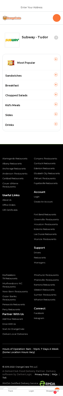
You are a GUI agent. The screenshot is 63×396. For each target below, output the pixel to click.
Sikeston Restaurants (44, 290)
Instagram (39, 318)
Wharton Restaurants (44, 299)
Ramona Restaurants (44, 285)
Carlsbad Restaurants (12, 178)
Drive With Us (9, 324)
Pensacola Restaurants (13, 304)
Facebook (39, 313)
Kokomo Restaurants (44, 229)
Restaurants (40, 257)
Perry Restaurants (11, 309)
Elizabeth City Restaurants (47, 173)
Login (36, 196)
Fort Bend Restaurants (45, 214)
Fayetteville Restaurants (46, 183)
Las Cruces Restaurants (45, 234)
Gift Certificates (9, 210)
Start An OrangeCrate (13, 329)
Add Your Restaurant (12, 319)
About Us (6, 200)
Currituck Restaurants (44, 163)
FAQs (55, 374)
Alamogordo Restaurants (14, 158)
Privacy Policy (42, 374)
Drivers (37, 252)
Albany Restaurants (12, 163)
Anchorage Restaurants (14, 168)
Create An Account (43, 202)
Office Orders (8, 205)
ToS (4, 377)
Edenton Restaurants (44, 168)
